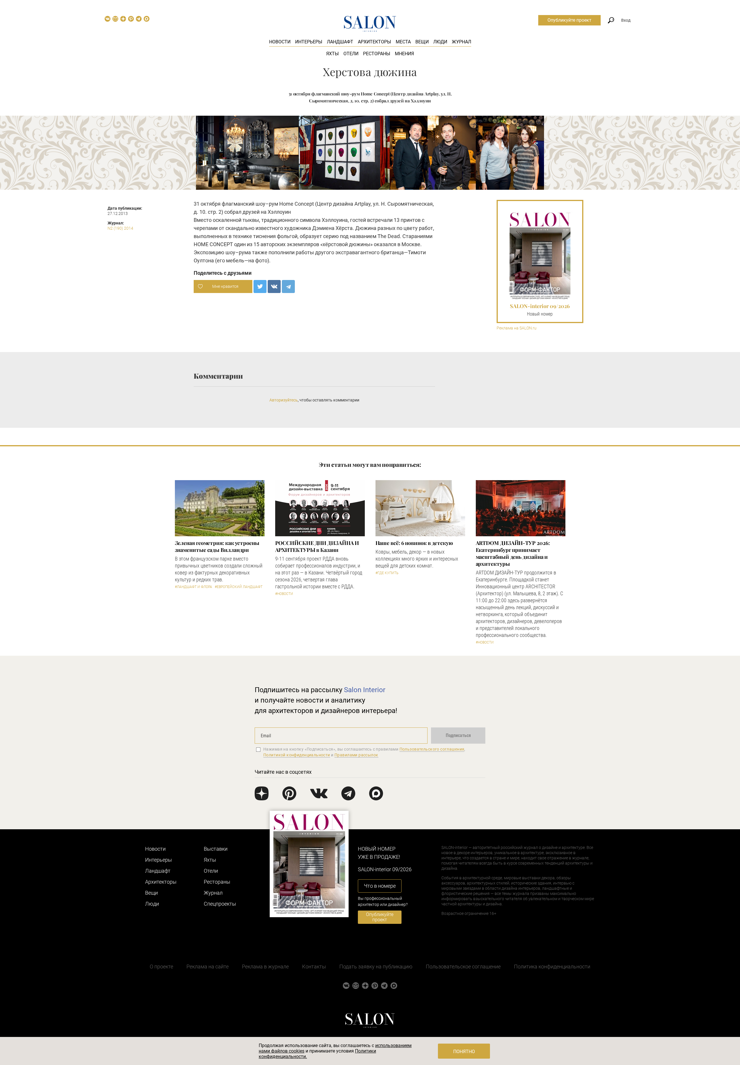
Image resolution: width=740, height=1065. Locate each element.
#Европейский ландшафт (238, 587)
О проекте (161, 966)
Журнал (461, 42)
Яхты (332, 53)
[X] (260, 286)
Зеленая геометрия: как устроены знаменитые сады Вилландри (217, 546)
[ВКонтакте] (274, 286)
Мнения (404, 53)
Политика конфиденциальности (552, 966)
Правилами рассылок (356, 755)
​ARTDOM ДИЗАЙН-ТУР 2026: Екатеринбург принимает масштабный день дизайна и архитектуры (513, 553)
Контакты (314, 966)
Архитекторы (374, 42)
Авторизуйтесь (283, 400)
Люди (440, 42)
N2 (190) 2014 (120, 228)
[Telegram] (288, 286)
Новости (280, 42)
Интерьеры (308, 42)
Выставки (215, 849)
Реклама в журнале (265, 966)
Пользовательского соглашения (432, 749)
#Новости (284, 594)
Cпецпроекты (220, 904)
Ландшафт (340, 42)
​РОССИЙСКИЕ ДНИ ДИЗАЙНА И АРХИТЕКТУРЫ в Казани (317, 546)
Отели (350, 53)
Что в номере (380, 886)
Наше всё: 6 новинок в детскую (414, 542)
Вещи (422, 42)
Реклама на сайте (207, 966)
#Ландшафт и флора (193, 587)
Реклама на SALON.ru (516, 328)
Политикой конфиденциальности (296, 755)
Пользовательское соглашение (463, 966)
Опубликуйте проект (569, 20)
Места (403, 42)
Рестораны (376, 53)
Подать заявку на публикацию (375, 966)
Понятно (464, 1051)
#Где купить (386, 573)
